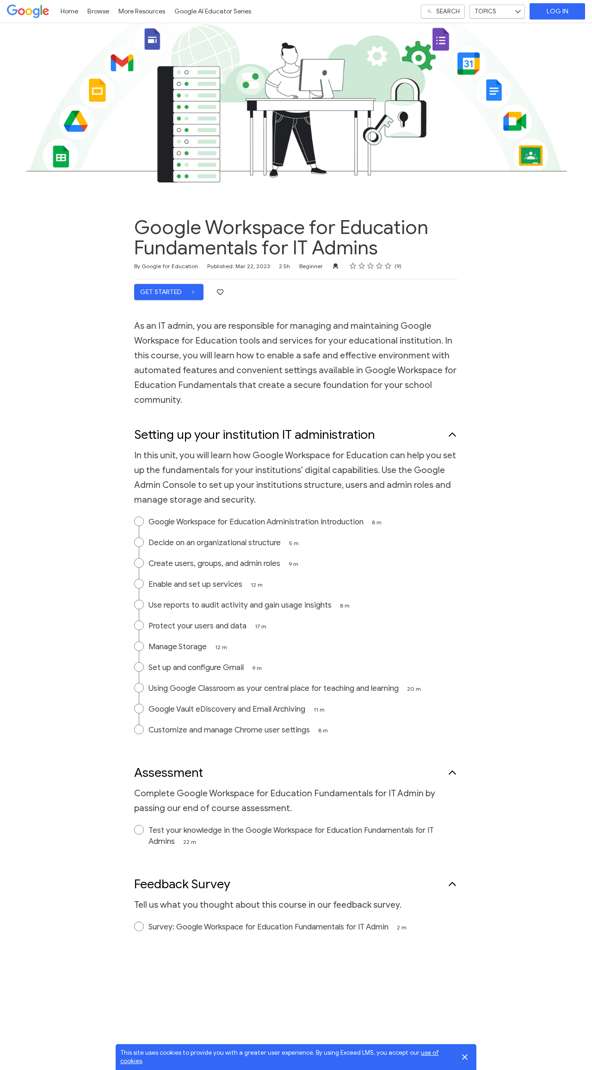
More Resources (141, 11)
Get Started (161, 292)
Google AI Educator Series (212, 11)
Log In (557, 11)
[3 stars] (370, 266)
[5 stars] (388, 266)
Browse (98, 11)
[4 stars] (379, 266)
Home (69, 11)
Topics (485, 11)
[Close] (465, 1057)
